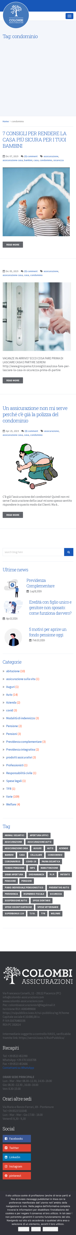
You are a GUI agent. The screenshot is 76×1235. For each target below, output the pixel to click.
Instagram (15, 1173)
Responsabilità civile (19, 779)
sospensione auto (16, 906)
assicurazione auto (39, 848)
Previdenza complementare (24, 748)
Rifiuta (36, 1229)
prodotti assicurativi (19, 764)
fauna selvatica (51, 867)
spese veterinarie (47, 913)
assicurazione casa (13, 166)
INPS (32, 874)
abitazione (13, 677)
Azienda (11, 709)
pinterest (15, 1182)
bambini (28, 166)
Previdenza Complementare (40, 589)
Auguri (10, 693)
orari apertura (14, 880)
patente (65, 880)
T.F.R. (32, 919)
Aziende (63, 854)
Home (6, 127)
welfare (55, 919)
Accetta (23, 1229)
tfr (43, 919)
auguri (37, 854)
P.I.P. (52, 880)
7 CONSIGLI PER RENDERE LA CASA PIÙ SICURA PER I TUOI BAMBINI (34, 145)
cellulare (36, 861)
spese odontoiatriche (18, 913)
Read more (12, 250)
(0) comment (30, 162)
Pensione (12, 732)
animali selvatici (14, 841)
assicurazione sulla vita (20, 685)
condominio (46, 166)
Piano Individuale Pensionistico (24, 893)
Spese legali (14, 787)
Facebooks (16, 1145)
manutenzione (49, 874)
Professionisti (15, 771)
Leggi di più (50, 1229)
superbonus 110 (14, 919)
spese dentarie (41, 906)
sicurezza (58, 166)
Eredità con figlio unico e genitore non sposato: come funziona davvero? (50, 614)
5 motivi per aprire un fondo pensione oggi (47, 638)
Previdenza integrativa (20, 756)
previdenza (11, 900)
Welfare (11, 811)
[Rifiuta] (71, 1213)
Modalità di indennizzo (20, 724)
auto (50, 854)
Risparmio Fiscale (34, 900)
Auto (9, 701)
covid (9, 717)
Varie (9, 803)
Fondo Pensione (14, 874)
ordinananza (36, 880)
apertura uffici (39, 841)
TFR (8, 795)
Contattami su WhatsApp (18, 1074)
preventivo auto (59, 893)
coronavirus (12, 867)
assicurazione (51, 162)
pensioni (26, 887)
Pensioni (11, 740)
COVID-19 (31, 867)
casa (36, 166)
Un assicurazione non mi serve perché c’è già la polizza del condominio (35, 420)
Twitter (14, 1154)
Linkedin (14, 1163)
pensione (10, 887)
